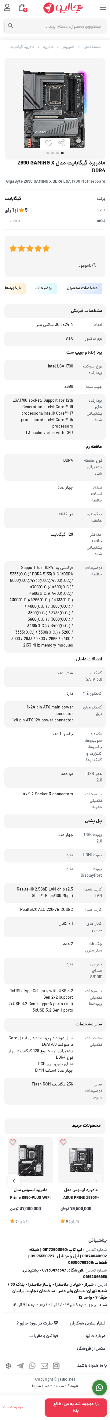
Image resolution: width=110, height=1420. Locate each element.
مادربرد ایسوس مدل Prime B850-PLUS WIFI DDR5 (30, 1195)
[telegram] (20, 1367)
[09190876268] (99, 1388)
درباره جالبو (95, 1336)
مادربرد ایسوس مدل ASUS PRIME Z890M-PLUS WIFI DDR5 (81, 1195)
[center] (10, 26)
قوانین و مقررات (43, 1336)
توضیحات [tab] (43, 288)
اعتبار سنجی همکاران (87, 1323)
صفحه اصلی (92, 47)
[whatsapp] (32, 1367)
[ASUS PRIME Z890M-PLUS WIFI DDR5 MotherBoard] (81, 1160)
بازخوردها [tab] (13, 288)
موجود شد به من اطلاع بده (74, 1407)
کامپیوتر (68, 47)
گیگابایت (13, 199)
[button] (96, 1180)
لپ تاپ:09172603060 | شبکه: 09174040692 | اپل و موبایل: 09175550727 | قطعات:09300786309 (67, 1256)
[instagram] (56, 1367)
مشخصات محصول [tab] (82, 288)
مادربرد (48, 47)
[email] (44, 1367)
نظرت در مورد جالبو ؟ (35, 1323)
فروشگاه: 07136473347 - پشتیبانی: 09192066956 (64, 1273)
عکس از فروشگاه (90, 1348)
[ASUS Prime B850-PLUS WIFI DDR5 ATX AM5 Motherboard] (30, 1160)
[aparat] (8, 1367)
